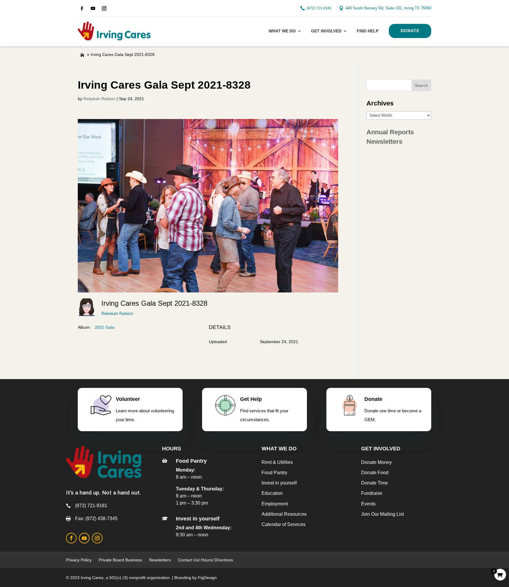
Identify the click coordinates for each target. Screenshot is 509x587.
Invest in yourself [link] (279, 482)
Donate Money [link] (376, 462)
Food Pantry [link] (274, 472)
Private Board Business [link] (120, 560)
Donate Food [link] (375, 472)
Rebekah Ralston (117, 313)
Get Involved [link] (326, 31)
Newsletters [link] (384, 141)
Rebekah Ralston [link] (99, 98)
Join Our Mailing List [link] (382, 514)
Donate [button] (410, 30)
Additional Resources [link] (284, 514)
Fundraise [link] (371, 493)
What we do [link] (282, 31)
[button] (421, 85)
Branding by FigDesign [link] (195, 577)
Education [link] (272, 493)
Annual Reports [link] (390, 132)
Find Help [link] (368, 31)
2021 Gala (104, 327)
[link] (82, 8)
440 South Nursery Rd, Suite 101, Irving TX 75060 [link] (388, 8)
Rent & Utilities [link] (277, 462)
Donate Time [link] (374, 482)
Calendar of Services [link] (283, 524)
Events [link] (368, 503)
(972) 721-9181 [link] (319, 8)
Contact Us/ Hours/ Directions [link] (206, 560)
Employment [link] (275, 503)
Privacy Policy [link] (79, 560)
